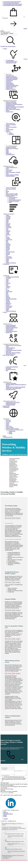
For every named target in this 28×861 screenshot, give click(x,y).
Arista (7, 220)
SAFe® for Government (11, 127)
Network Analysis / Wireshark (12, 174)
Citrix (7, 229)
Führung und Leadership (11, 103)
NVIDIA (8, 248)
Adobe (7, 215)
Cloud (7, 168)
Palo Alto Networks (10, 251)
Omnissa (8, 249)
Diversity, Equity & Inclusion (12, 428)
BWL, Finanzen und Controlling (13, 109)
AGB (4, 811)
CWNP (7, 232)
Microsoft (8, 245)
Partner (7, 425)
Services (5, 312)
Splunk (7, 259)
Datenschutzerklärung (8, 813)
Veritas (7, 261)
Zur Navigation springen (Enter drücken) (12, 1)
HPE (7, 240)
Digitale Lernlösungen (11, 325)
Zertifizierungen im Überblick (12, 276)
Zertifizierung (6, 264)
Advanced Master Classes (11, 61)
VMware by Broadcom (11, 262)
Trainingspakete (9, 83)
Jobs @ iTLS (9, 426)
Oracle (7, 250)
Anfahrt (10, 432)
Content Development (10, 326)
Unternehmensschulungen (11, 79)
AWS (7, 222)
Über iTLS (8, 420)
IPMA (7, 149)
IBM (7, 292)
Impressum (5, 812)
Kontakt (11, 33)
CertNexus (8, 226)
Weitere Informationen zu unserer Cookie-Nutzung (13, 855)
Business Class (6, 406)
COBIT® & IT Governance (12, 148)
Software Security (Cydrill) (12, 193)
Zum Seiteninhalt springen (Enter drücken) (12, 5)
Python (7, 191)
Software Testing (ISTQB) (11, 195)
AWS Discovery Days (11, 389)
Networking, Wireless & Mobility (13, 352)
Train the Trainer (9, 111)
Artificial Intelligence (10, 347)
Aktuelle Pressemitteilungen (12, 366)
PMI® (7, 152)
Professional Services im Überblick (13, 345)
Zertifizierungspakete (10, 404)
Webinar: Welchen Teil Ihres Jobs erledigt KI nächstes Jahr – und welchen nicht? (15, 387)
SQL (7, 192)
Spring (10, 202)
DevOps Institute (9, 129)
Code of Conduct (9, 427)
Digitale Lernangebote (11, 89)
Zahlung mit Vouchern (11, 403)
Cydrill (7, 233)
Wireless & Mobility (10, 176)
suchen (2, 34)
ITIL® (7, 150)
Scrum (7, 128)
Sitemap (5, 816)
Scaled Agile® (9, 306)
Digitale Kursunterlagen (11, 86)
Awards (7, 422)
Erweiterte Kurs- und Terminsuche (8, 46)
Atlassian (11, 133)
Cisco (7, 228)
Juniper (7, 243)
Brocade (8, 225)
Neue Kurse (8, 81)
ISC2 (7, 242)
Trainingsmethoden (10, 84)
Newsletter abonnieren (11, 369)
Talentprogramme (10, 328)
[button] (11, 45)
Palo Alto (8, 302)
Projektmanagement (10, 105)
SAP (7, 255)
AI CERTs (8, 216)
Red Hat (8, 254)
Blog (7, 370)
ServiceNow (11, 134)
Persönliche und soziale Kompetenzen (14, 104)
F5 (6, 236)
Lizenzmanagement (10, 154)
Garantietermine (9, 80)
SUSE (7, 260)
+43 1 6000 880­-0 (4, 33)
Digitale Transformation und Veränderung (15, 106)
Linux (7, 173)
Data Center (8, 171)
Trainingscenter (9, 87)
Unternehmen (6, 407)
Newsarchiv (8, 368)
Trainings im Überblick (11, 102)
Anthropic (8, 217)
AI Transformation (10, 60)
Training (5, 48)
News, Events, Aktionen (8, 355)
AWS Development (13, 197)
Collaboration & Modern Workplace (13, 350)
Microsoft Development (14, 201)
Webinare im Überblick (11, 383)
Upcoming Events (10, 75)
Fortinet (7, 237)
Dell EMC (8, 234)
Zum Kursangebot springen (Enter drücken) (12, 4)
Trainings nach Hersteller (11, 76)
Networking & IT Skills (11, 62)
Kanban (7, 130)
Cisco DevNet (12, 198)
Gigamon (8, 238)
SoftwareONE (9, 257)
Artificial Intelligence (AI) (11, 167)
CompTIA (8, 231)
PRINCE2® (8, 153)
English (25, 28)
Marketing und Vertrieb (11, 108)
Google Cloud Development (15, 199)
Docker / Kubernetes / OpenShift (13, 172)
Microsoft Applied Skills (11, 298)
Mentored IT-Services (10, 353)
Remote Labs (9, 332)
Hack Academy (9, 330)
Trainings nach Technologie (12, 78)
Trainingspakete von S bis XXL (13, 402)
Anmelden (5, 818)
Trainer (7, 423)
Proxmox (8, 253)
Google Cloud (9, 239)
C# (6, 190)
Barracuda (8, 223)
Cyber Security (9, 169)
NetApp (7, 246)
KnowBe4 (8, 244)
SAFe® (7, 125)
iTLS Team (8, 421)
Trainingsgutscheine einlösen (12, 85)
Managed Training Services (12, 327)
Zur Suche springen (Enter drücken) (11, 2)
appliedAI (8, 218)
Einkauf (7, 110)
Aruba (7, 221)
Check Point (8, 227)
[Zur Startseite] (2, 30)
